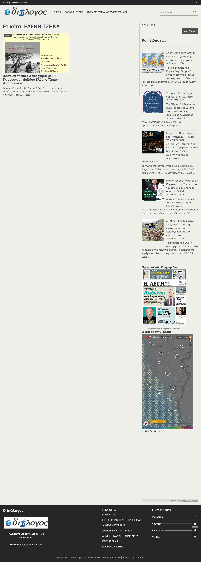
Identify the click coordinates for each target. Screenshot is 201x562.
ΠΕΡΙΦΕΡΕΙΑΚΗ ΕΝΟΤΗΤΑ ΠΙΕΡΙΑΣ (121, 520)
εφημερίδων (167, 329)
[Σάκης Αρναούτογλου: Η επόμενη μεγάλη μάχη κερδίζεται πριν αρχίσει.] (153, 62)
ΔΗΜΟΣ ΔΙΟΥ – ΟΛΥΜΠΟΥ (117, 530)
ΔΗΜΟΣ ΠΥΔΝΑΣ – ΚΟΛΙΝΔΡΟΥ (120, 536)
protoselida (176, 329)
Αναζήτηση (148, 24)
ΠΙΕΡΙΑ (57, 12)
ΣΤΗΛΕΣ (123, 12)
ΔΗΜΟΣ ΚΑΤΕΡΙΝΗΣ (113, 525)
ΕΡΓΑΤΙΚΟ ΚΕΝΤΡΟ (112, 546)
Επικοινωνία (109, 514)
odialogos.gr (79, 557)
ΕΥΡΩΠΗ (80, 12)
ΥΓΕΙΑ (101, 12)
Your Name (115, 557)
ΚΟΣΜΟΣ (92, 12)
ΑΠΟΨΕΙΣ (111, 12)
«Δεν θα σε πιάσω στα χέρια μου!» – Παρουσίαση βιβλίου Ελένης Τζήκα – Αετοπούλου (31, 79)
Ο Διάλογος (8, 95)
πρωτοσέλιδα (154, 329)
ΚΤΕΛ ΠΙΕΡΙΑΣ (110, 541)
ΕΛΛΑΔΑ (69, 12)
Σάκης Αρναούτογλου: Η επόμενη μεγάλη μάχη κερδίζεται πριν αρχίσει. (180, 56)
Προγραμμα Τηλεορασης (189, 500)
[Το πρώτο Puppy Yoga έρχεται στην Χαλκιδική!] (153, 102)
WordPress (140, 557)
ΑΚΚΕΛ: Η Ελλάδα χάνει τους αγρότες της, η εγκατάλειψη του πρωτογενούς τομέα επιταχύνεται (180, 228)
